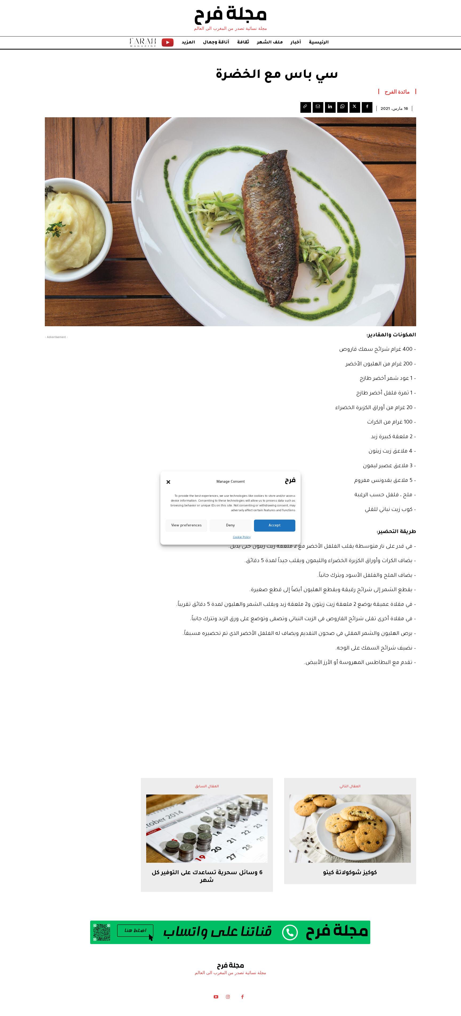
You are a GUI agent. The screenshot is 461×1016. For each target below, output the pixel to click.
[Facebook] (367, 107)
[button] (168, 482)
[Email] (318, 107)
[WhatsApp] (342, 107)
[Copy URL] (305, 107)
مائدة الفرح (397, 91)
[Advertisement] (230, 711)
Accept (275, 525)
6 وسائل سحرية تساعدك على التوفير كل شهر (207, 877)
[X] (354, 107)
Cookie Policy (242, 537)
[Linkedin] (330, 107)
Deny (230, 525)
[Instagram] (228, 998)
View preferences (186, 525)
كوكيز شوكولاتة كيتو (350, 873)
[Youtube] (216, 998)
